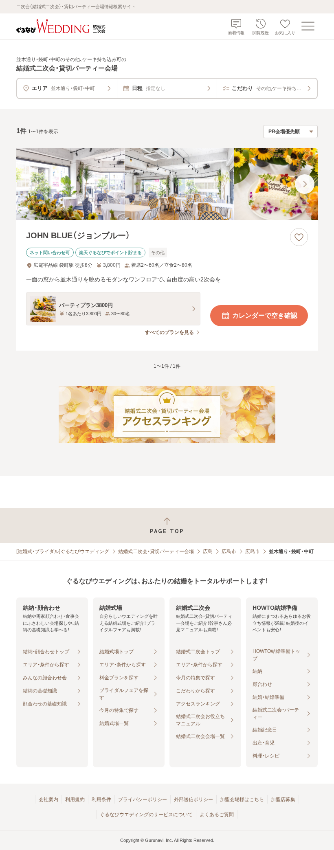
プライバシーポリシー (142, 799)
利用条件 (101, 799)
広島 (208, 551)
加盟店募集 (283, 799)
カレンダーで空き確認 (264, 315)
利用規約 (75, 799)
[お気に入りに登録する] (299, 237)
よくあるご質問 (217, 814)
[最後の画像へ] (304, 184)
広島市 (229, 551)
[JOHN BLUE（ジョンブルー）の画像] (167, 184)
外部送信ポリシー (193, 799)
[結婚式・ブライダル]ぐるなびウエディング (62, 551)
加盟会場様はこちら (242, 799)
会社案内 (48, 799)
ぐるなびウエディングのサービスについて (146, 814)
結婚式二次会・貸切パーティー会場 (156, 551)
